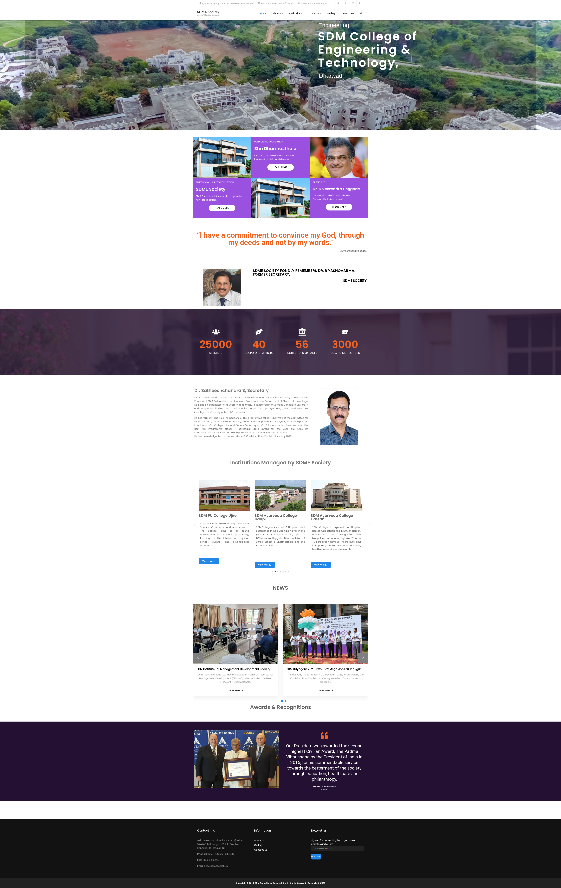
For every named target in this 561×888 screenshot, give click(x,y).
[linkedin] (360, 3)
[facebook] (345, 3)
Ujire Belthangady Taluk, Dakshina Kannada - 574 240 (228, 3)
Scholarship (314, 13)
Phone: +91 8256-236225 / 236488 (277, 3)
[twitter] (338, 3)
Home (263, 13)
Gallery (331, 13)
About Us (278, 13)
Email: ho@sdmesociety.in (314, 3)
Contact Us (348, 13)
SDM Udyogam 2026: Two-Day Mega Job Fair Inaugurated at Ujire (332, 669)
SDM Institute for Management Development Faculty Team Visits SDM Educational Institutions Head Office (271, 669)
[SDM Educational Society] (208, 13)
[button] (272, 571)
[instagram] (352, 3)
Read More (234, 690)
